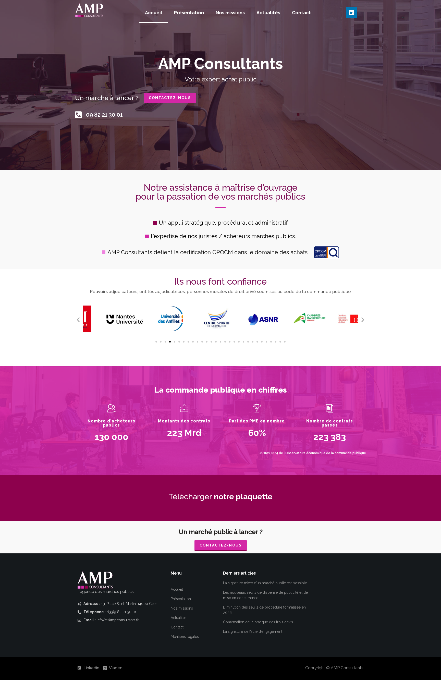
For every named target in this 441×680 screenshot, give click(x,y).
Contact (301, 12)
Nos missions (230, 12)
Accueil (153, 12)
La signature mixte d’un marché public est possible (265, 583)
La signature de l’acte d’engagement (252, 631)
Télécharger (221, 496)
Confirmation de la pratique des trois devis (258, 622)
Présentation (189, 12)
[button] (78, 319)
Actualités (268, 12)
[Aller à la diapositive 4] (170, 342)
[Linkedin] (351, 12)
